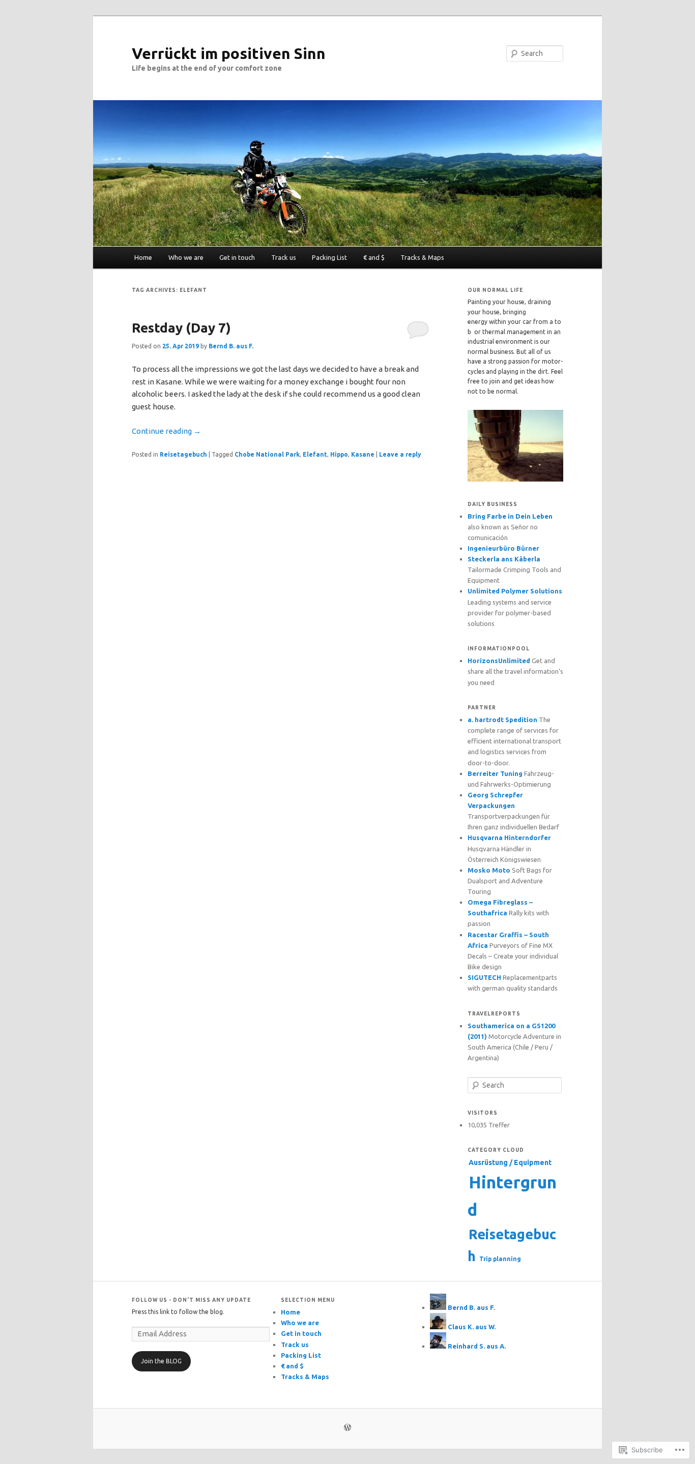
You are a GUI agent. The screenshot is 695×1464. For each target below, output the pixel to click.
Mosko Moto (489, 870)
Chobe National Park (267, 454)
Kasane (362, 454)
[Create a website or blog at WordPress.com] (347, 1428)
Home (143, 257)
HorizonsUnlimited (499, 660)
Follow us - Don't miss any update (191, 1300)
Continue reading (166, 431)
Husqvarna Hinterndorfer (509, 837)
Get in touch (237, 257)
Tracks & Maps (422, 257)
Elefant (315, 454)
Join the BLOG (161, 1361)
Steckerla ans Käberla (504, 558)
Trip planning (500, 1259)
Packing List (329, 257)
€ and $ (374, 257)
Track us (283, 257)
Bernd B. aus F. (231, 346)
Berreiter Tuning (495, 773)
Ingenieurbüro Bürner (503, 548)
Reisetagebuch (183, 454)
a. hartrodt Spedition (502, 719)
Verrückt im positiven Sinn (229, 53)
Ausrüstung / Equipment (510, 1162)
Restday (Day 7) (181, 327)
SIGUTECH (484, 977)
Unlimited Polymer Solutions (515, 590)
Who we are (186, 257)
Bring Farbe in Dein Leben (510, 516)
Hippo (339, 454)
